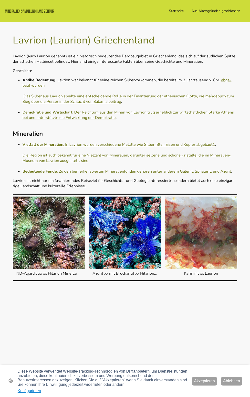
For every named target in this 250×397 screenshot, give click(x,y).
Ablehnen (231, 381)
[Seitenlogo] (44, 18)
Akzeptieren (204, 381)
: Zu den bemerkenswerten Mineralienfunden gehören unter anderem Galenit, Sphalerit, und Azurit (126, 171)
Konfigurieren (29, 391)
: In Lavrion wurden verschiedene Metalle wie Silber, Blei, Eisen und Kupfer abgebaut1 (118, 144)
